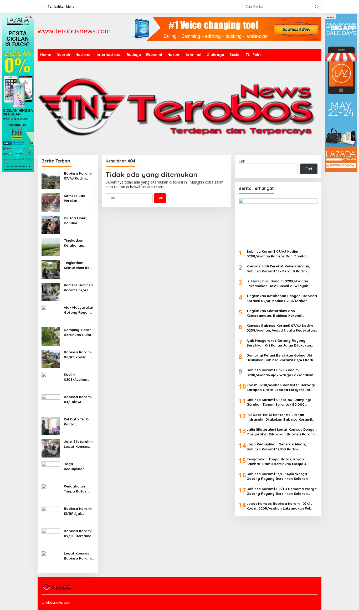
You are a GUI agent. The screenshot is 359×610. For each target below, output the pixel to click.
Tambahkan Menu (61, 6)
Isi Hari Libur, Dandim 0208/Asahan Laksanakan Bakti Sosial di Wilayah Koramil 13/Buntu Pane (78, 220)
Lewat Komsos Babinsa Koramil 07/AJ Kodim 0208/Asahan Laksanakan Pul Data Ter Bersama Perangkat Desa (78, 555)
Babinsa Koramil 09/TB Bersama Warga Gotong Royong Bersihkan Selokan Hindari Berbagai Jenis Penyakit (78, 533)
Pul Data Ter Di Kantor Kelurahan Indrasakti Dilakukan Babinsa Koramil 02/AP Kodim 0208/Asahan (78, 421)
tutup (28, 16)
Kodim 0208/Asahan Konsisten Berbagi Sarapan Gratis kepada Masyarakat (77, 377)
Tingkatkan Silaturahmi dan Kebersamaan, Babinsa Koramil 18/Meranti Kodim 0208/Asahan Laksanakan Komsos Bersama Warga (78, 265)
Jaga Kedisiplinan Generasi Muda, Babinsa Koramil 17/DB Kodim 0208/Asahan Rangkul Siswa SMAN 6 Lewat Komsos (78, 466)
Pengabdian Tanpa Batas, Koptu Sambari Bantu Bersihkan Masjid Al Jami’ (78, 488)
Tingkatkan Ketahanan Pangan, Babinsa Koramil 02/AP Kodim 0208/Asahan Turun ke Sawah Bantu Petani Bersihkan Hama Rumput (79, 242)
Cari (242, 161)
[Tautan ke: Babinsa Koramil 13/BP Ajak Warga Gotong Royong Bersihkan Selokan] (51, 514)
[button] (316, 6)
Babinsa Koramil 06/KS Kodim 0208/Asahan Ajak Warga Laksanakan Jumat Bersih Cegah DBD (78, 354)
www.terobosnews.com (74, 30)
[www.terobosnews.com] (57, 586)
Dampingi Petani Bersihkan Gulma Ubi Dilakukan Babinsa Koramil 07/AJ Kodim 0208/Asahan (78, 332)
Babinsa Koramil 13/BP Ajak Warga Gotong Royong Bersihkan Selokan (78, 511)
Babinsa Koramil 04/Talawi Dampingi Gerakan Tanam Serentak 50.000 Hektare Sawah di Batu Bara (78, 399)
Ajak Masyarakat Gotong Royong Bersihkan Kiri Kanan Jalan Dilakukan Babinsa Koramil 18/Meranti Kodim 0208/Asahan (79, 309)
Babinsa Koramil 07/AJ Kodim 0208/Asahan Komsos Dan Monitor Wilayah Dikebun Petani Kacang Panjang (78, 175)
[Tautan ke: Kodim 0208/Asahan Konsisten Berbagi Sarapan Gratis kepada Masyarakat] (51, 380)
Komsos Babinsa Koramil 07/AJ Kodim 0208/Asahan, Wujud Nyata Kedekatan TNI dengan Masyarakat (78, 287)
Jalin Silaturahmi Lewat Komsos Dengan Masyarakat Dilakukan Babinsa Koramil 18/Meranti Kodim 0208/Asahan (78, 444)
